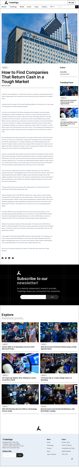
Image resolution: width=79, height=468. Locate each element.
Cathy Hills (63, 72)
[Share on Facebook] (2, 258)
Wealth (22, 7)
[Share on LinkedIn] (9, 258)
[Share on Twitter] (6, 258)
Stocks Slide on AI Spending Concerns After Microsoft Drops (18, 348)
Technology (13, 7)
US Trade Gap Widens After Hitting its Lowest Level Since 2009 (68, 123)
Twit (72, 459)
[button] (4, 7)
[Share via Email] (13, 258)
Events (29, 7)
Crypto (36, 7)
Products (44, 7)
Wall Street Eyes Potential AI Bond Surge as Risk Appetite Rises (68, 102)
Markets (4, 7)
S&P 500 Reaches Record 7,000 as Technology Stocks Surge (19, 410)
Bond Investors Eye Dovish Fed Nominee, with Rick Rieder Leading (58, 410)
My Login (71, 2)
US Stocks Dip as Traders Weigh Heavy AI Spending (56, 379)
